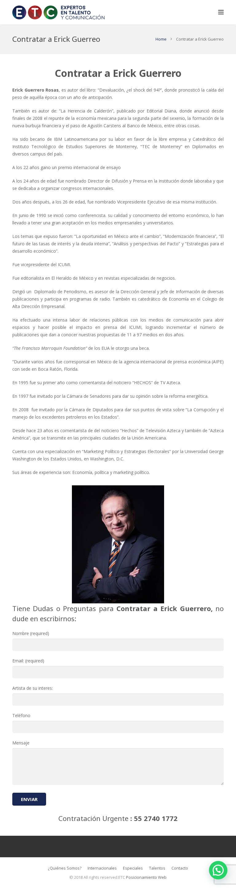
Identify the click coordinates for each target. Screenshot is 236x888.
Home (161, 39)
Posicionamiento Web (146, 877)
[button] (218, 870)
